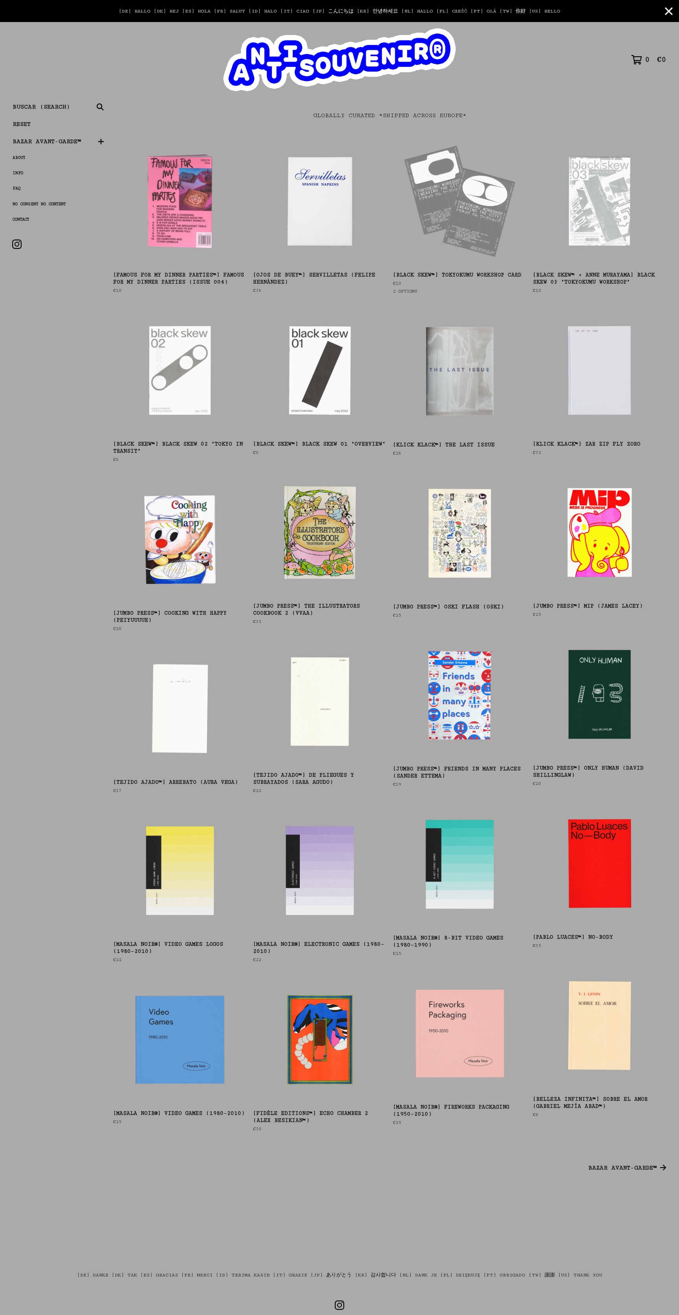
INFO (18, 173)
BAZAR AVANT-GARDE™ (47, 141)
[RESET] (339, 59)
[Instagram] (17, 244)
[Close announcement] (669, 11)
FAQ (16, 188)
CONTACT (21, 219)
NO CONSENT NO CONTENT (39, 204)
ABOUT (19, 157)
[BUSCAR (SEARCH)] (100, 107)
